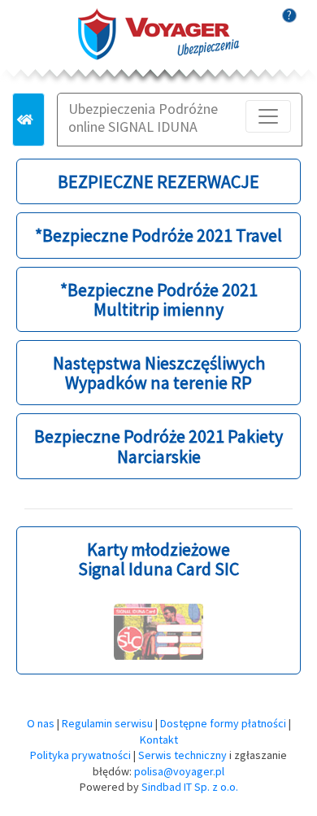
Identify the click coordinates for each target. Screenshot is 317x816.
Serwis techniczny (182, 755)
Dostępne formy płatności (223, 723)
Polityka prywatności (80, 755)
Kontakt (159, 739)
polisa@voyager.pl (179, 771)
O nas (40, 723)
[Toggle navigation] (268, 116)
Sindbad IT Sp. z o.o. (189, 786)
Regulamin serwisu (107, 723)
